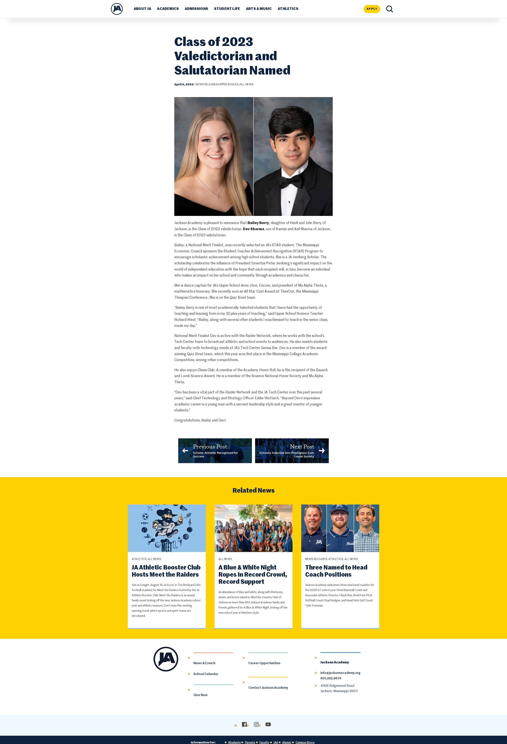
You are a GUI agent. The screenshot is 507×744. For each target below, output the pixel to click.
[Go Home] (117, 9)
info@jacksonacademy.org (340, 673)
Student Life (227, 9)
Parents (250, 742)
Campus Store (304, 742)
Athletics (288, 9)
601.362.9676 (330, 678)
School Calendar (205, 674)
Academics (168, 9)
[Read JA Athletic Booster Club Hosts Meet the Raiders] (167, 529)
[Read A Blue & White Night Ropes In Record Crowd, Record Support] (253, 529)
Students (234, 742)
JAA (276, 742)
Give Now (200, 695)
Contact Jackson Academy (268, 688)
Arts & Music (259, 9)
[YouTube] (268, 724)
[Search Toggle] (389, 9)
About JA (142, 9)
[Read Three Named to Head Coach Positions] (340, 529)
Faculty (264, 742)
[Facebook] (244, 724)
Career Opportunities (264, 663)
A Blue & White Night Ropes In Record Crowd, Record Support (252, 575)
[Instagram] (256, 724)
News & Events (204, 663)
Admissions (196, 9)
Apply (372, 9)
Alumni (286, 742)
